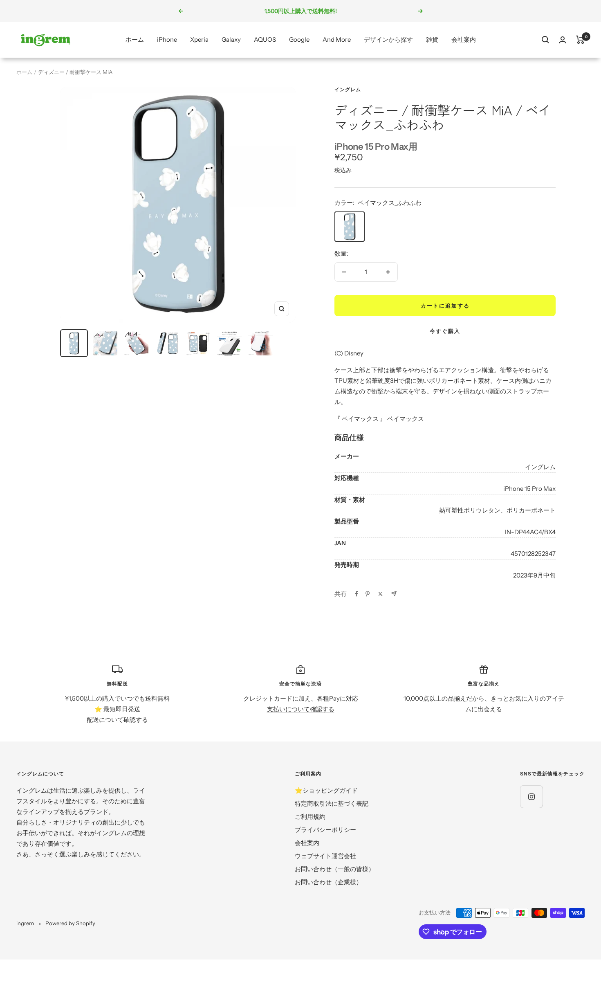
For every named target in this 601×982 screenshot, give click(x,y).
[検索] (545, 39)
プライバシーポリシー (325, 830)
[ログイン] (562, 39)
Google (299, 39)
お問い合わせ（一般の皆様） (335, 869)
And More (337, 39)
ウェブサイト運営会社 (325, 856)
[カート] (580, 40)
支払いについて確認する (300, 709)
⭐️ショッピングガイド (326, 790)
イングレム (347, 89)
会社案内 (463, 39)
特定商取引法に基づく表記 (331, 803)
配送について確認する (117, 720)
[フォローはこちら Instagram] (531, 796)
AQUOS (265, 39)
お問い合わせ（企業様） (328, 882)
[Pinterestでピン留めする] (368, 594)
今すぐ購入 (445, 331)
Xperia (199, 39)
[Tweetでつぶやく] (380, 594)
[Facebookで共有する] (356, 594)
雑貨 (432, 39)
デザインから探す (388, 39)
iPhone (167, 39)
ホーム (135, 39)
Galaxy (231, 39)
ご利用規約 (310, 816)
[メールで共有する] (394, 593)
